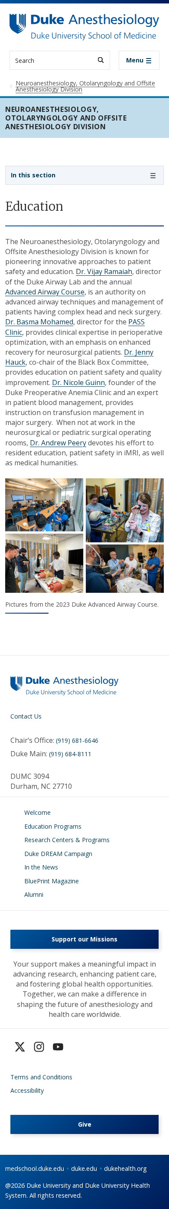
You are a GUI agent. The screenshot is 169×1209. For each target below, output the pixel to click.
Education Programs (52, 826)
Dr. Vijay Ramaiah (104, 271)
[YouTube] (58, 1046)
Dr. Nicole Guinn (78, 382)
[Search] (100, 60)
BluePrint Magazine (51, 881)
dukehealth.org (125, 1168)
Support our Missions (84, 939)
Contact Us (26, 716)
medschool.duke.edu (34, 1168)
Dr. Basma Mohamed (39, 322)
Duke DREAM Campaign (58, 854)
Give (84, 1124)
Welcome (37, 812)
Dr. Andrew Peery (58, 443)
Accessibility (27, 1090)
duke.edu (84, 1168)
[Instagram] (39, 1046)
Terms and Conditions (41, 1077)
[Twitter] (19, 1046)
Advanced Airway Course (44, 292)
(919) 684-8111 (70, 754)
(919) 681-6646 (77, 740)
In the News (41, 867)
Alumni (33, 894)
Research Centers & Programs (67, 840)
